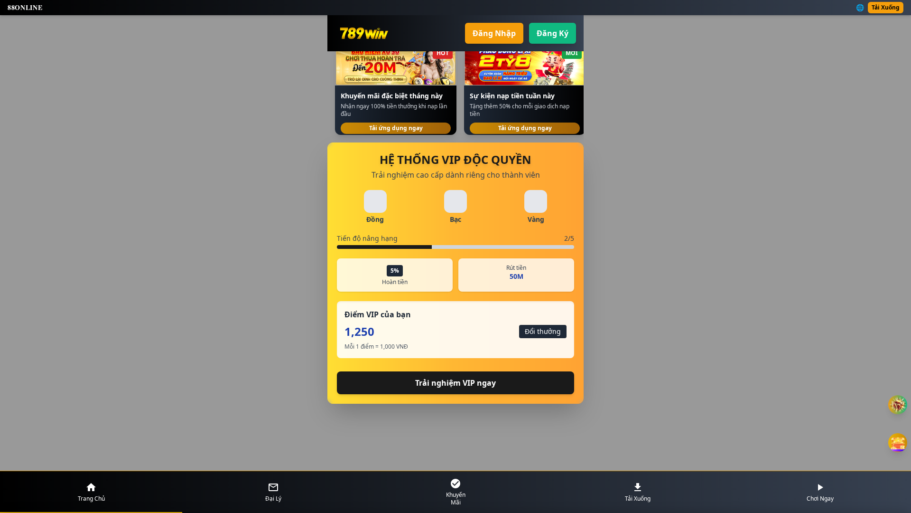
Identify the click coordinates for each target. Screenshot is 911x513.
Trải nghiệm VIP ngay (455, 383)
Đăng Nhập (494, 33)
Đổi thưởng (543, 331)
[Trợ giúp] (897, 404)
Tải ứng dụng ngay (396, 128)
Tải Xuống (886, 7)
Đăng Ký (552, 33)
